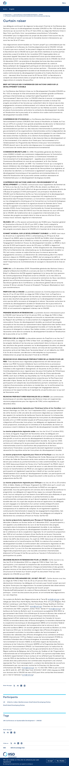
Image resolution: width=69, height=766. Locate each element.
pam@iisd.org (35, 606)
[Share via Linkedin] (11, 732)
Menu (64, 3)
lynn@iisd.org (27, 675)
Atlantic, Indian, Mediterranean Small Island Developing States (29, 702)
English (11, 9)
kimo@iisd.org (54, 609)
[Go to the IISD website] (34, 755)
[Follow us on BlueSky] (21, 743)
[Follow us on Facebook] (15, 743)
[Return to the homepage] (5, 3)
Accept (50, 761)
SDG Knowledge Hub (18, 748)
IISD (4, 748)
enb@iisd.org (53, 599)
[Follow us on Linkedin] (18, 743)
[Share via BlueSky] (14, 732)
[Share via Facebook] (8, 732)
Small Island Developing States (14, 705)
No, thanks (60, 761)
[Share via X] (4, 732)
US (4, 702)
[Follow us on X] (11, 743)
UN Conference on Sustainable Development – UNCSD (22, 720)
